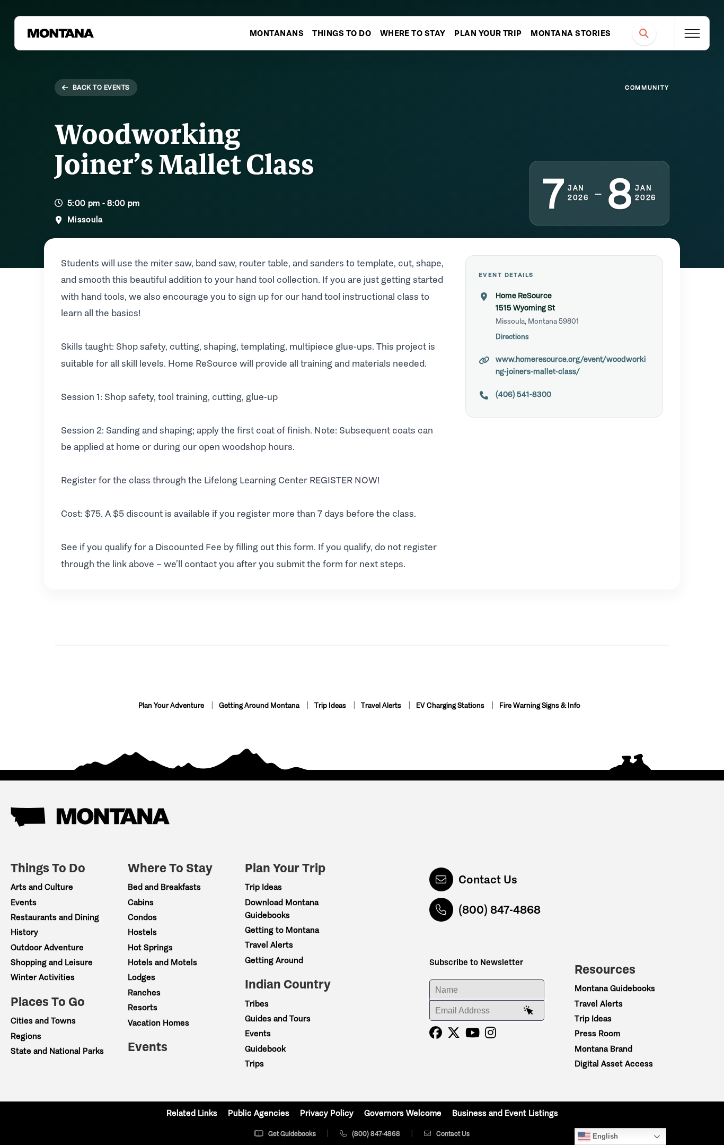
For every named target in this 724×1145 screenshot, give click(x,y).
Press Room (597, 1033)
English (604, 1136)
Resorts (142, 1007)
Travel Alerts (382, 705)
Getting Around (274, 960)
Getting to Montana (282, 930)
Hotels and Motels (162, 962)
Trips (254, 1064)
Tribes (257, 1004)
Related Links (191, 1113)
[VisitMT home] (60, 33)
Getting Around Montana (260, 705)
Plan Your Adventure (172, 705)
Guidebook (265, 1049)
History (24, 932)
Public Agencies (258, 1113)
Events (24, 902)
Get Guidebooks (292, 1134)
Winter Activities (43, 977)
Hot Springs (150, 947)
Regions (26, 1036)
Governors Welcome (403, 1113)
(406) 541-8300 (523, 394)
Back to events (101, 87)
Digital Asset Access (614, 1064)
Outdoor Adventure (47, 947)
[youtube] (472, 1032)
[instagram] (490, 1032)
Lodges (141, 977)
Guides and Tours (278, 1018)
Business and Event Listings (505, 1113)
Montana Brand (603, 1049)
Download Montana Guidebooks (282, 908)
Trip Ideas (331, 705)
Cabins (141, 902)
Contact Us (487, 879)
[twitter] (453, 1032)
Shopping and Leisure (52, 962)
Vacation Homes (158, 1023)
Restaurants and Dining (55, 917)
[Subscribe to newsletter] (528, 1011)
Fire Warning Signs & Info (539, 705)
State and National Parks (57, 1051)
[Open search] (644, 33)
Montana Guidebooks (615, 988)
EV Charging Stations (451, 705)
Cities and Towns (43, 1021)
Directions (512, 336)
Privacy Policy (327, 1113)
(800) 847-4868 (499, 910)
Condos (142, 917)
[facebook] (435, 1032)
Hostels (142, 932)
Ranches (144, 992)
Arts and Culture (42, 887)
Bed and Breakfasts (164, 887)
